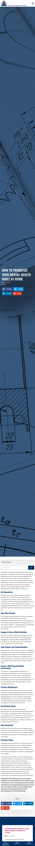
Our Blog (17, 843)
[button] (33, 3)
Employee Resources (6, 844)
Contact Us (29, 843)
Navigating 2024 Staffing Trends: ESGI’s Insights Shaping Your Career (17, 830)
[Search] (31, 568)
